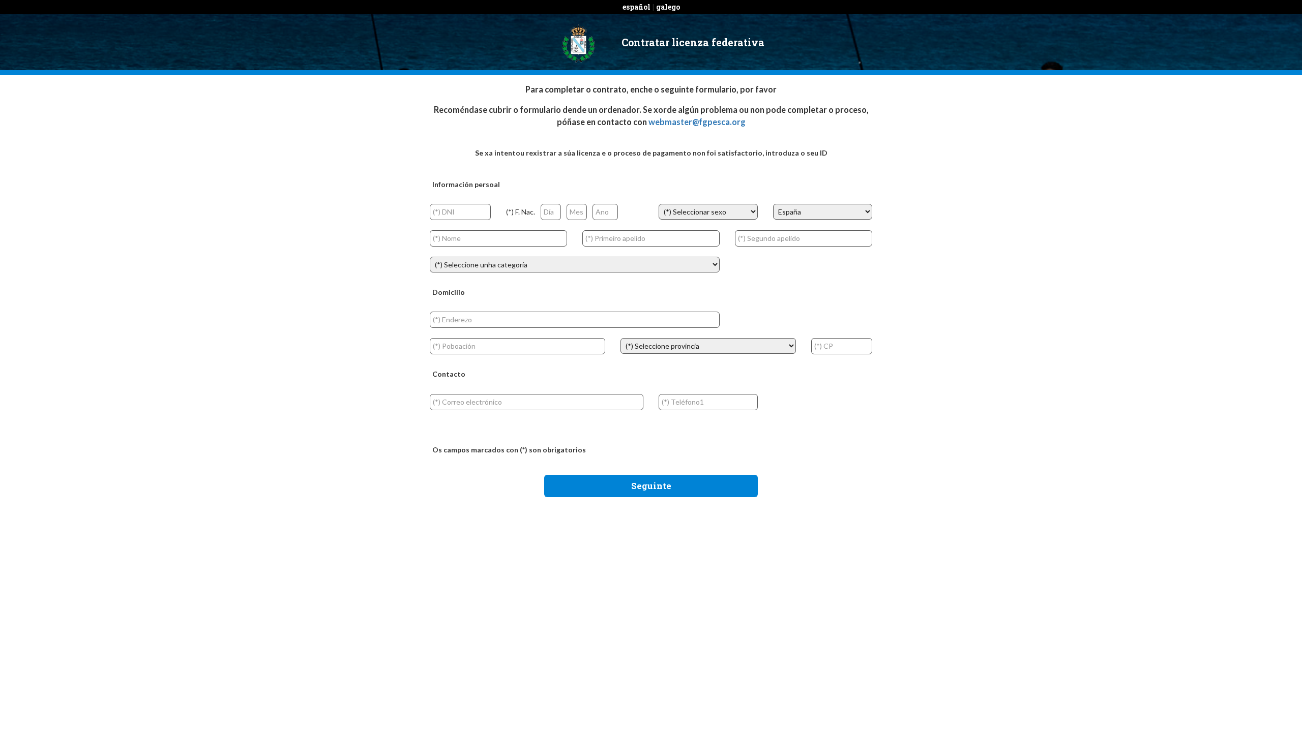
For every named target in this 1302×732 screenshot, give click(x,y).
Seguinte (651, 486)
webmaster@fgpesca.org (697, 122)
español (636, 7)
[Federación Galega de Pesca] (578, 42)
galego (668, 7)
